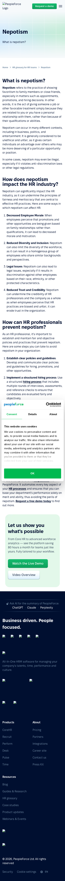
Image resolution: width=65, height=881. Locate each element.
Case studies (10, 805)
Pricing (37, 729)
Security (7, 871)
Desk (5, 750)
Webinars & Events (14, 819)
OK (32, 473)
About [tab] (53, 414)
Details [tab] (32, 414)
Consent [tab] (12, 414)
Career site (39, 750)
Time (5, 764)
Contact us (39, 757)
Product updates (13, 812)
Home (5, 67)
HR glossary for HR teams (24, 67)
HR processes (17, 488)
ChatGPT (17, 607)
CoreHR (7, 729)
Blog (5, 784)
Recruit (7, 736)
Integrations (40, 743)
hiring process (32, 381)
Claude (31, 607)
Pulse (5, 757)
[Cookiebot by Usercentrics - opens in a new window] (46, 404)
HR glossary (9, 798)
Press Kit (38, 764)
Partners (38, 736)
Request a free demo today (33, 501)
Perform (7, 743)
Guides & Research (14, 791)
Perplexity (46, 607)
